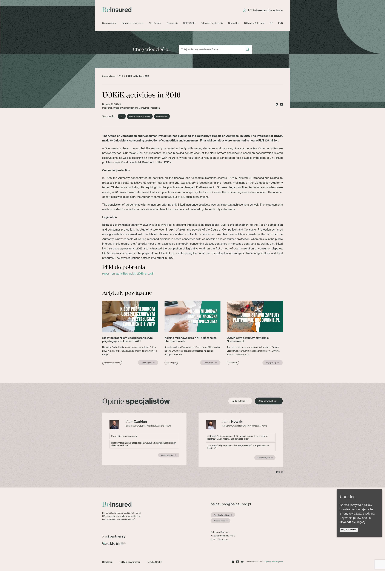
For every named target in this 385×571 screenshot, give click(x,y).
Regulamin (107, 562)
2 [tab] (279, 472)
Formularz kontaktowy (222, 515)
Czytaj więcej (146, 362)
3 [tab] (282, 472)
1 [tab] (277, 472)
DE (271, 23)
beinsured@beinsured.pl (231, 504)
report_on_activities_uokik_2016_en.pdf (127, 273)
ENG (280, 23)
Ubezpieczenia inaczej (112, 363)
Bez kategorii (171, 363)
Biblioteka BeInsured (254, 23)
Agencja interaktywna (273, 561)
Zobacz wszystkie (267, 401)
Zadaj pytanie (238, 401)
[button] (247, 49)
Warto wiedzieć (161, 116)
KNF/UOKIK (189, 23)
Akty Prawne (155, 23)
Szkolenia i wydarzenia (212, 23)
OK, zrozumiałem (348, 529)
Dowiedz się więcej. (353, 522)
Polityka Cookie (154, 562)
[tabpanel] (144, 439)
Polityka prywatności (130, 562)
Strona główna (109, 23)
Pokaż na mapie (219, 521)
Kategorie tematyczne (132, 23)
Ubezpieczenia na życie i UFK (139, 116)
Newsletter (233, 23)
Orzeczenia (172, 23)
